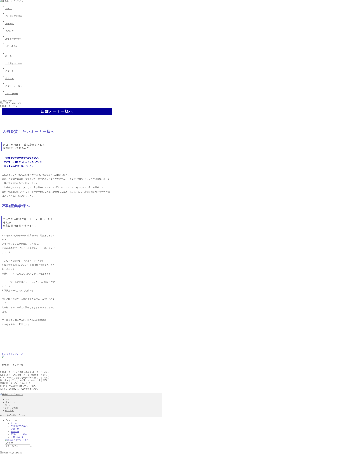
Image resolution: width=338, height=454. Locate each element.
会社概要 (9, 410)
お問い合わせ (11, 408)
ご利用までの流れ (19, 426)
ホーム (8, 399)
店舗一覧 (15, 429)
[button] (31, 446)
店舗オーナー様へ (19, 434)
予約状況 (15, 431)
